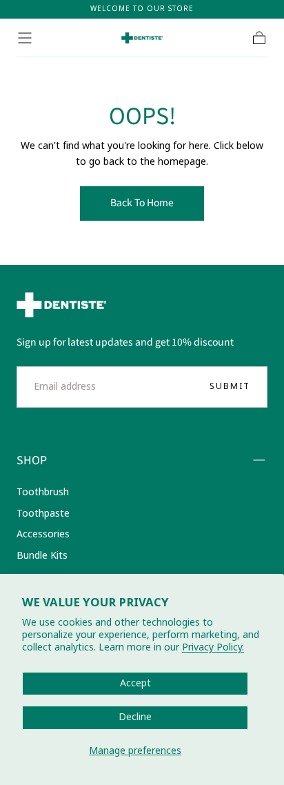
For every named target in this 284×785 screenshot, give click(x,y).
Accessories (43, 534)
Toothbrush (43, 492)
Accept (135, 683)
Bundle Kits (42, 555)
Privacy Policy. (213, 647)
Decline (135, 717)
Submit (230, 386)
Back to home (142, 202)
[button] (25, 38)
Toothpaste (43, 513)
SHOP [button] (32, 459)
